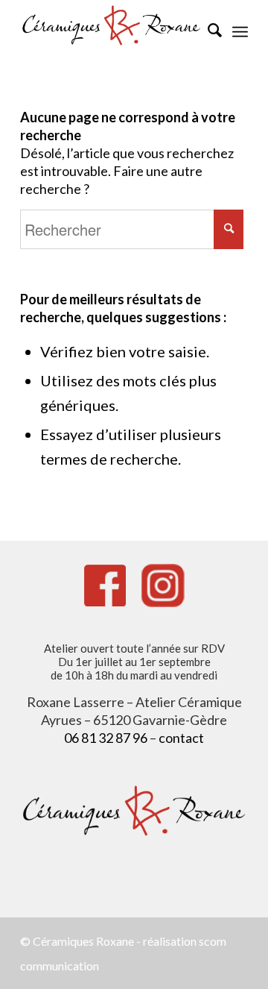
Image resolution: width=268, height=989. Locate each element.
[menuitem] (207, 30)
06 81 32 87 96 (105, 737)
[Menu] (240, 30)
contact (181, 737)
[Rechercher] (207, 30)
